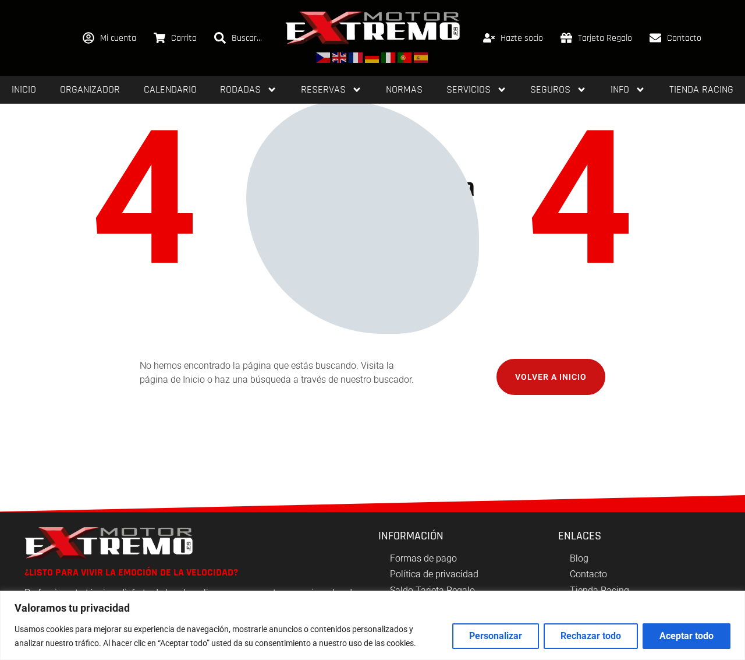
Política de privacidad (434, 574)
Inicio (24, 89)
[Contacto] (655, 38)
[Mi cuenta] (88, 38)
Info (620, 89)
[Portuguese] (405, 56)
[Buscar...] (220, 38)
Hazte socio (522, 38)
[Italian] (389, 56)
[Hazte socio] (489, 38)
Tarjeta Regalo (605, 38)
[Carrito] (159, 38)
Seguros (550, 89)
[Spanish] (421, 56)
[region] (372, 625)
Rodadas (240, 89)
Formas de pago (423, 558)
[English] (340, 56)
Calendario (170, 89)
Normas (404, 89)
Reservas (323, 89)
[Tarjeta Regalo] (566, 38)
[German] (372, 56)
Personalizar (495, 635)
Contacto (684, 38)
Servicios (468, 89)
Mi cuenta (118, 38)
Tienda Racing (701, 89)
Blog (579, 558)
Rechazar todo (590, 635)
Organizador (90, 89)
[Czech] (323, 56)
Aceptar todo (686, 635)
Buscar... (247, 38)
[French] (356, 56)
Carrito (184, 38)
